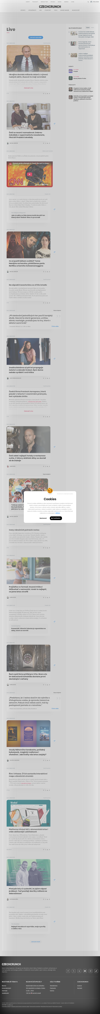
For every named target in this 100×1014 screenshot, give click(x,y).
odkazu (57, 513)
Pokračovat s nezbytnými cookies (65, 493)
